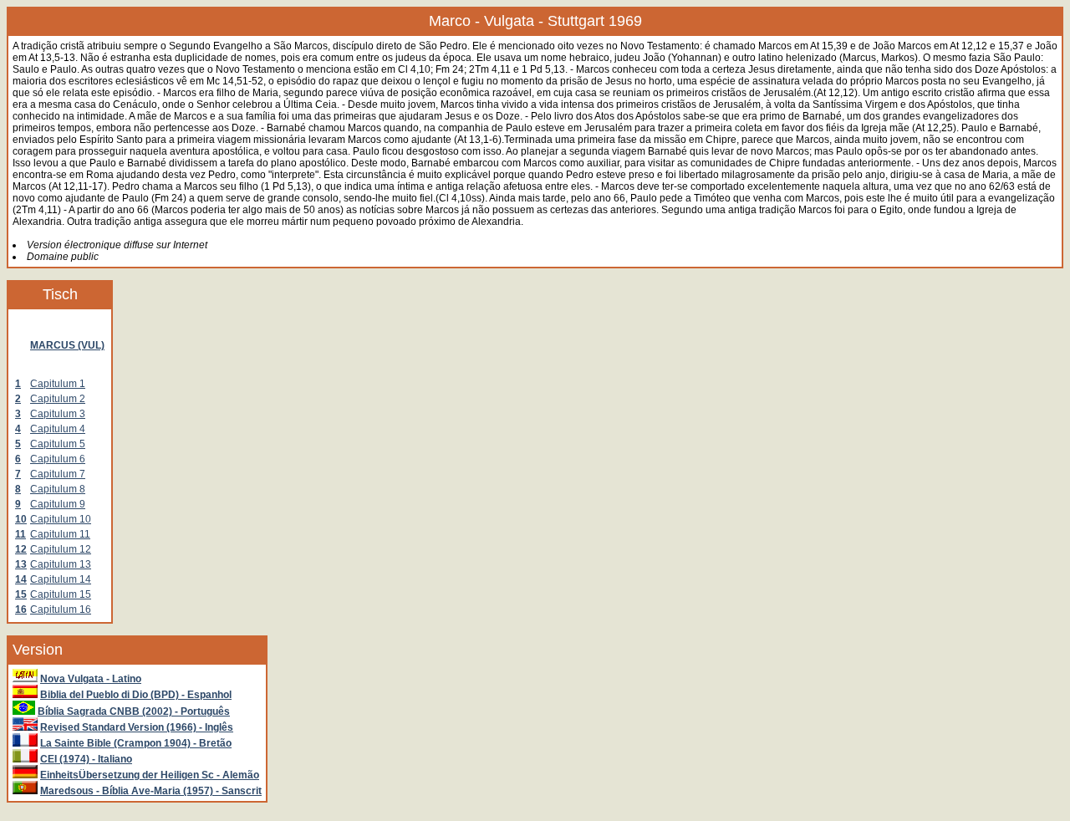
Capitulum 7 (57, 474)
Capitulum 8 (57, 489)
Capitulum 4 (57, 429)
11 (20, 534)
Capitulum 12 (60, 549)
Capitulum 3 (57, 414)
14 (21, 579)
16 (21, 609)
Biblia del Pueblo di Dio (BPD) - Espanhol (136, 695)
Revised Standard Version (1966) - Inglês (136, 727)
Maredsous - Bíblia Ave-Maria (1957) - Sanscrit (151, 791)
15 (21, 594)
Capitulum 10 (60, 519)
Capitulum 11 (60, 534)
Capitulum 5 (57, 444)
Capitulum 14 (60, 579)
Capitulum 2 (57, 399)
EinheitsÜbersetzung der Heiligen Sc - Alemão (149, 775)
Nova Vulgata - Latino (90, 679)
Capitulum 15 (60, 594)
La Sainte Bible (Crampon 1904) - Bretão (136, 743)
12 (21, 549)
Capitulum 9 (57, 504)
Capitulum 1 (57, 384)
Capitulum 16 (60, 609)
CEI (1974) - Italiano (86, 759)
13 (21, 564)
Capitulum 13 (60, 564)
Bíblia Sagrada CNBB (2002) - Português (134, 711)
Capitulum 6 (57, 459)
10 (21, 519)
